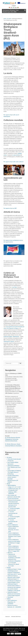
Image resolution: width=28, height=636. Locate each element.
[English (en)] (11, 7)
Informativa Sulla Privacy (16, 616)
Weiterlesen (17, 633)
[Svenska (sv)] (13, 7)
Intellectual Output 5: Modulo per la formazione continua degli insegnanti (14, 594)
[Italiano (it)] (18, 7)
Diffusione (10, 552)
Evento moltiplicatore (13, 524)
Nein (12, 633)
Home (5, 18)
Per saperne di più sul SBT (10, 208)
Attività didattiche (12, 485)
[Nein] (26, 631)
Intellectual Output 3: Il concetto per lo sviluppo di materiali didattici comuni (14, 580)
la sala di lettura (16, 155)
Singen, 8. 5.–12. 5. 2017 (14, 487)
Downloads (10, 597)
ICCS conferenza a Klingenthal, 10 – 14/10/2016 (12, 602)
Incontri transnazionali (13, 498)
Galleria (9, 598)
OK (8, 633)
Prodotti (9, 567)
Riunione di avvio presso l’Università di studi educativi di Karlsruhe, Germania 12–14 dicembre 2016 (14, 503)
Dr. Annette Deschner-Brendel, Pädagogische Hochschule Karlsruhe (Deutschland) (12, 439)
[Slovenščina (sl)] (15, 7)
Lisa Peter (14, 287)
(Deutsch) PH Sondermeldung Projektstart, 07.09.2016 (14, 556)
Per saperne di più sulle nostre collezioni (13, 161)
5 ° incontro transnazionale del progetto (12, 521)
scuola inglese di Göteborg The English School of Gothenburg (14, 472)
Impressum (7, 616)
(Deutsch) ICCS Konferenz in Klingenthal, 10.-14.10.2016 (14, 561)
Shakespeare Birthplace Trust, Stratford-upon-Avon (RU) (14, 467)
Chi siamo (9, 18)
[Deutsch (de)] (9, 7)
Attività (8, 483)
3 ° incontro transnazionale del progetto (12, 513)
